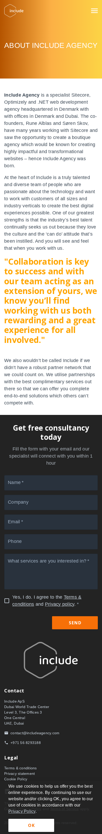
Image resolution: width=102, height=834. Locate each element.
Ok (31, 825)
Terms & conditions (20, 768)
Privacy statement (19, 773)
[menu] (94, 10)
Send (75, 623)
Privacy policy (60, 604)
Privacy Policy (22, 811)
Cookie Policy (15, 779)
